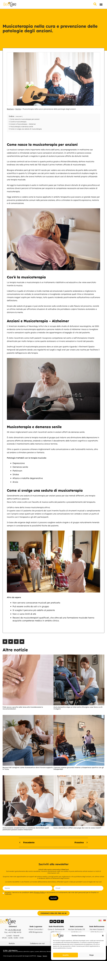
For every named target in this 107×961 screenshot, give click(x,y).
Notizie (18, 109)
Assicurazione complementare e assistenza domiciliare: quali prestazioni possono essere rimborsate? (26, 829)
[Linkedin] (58, 921)
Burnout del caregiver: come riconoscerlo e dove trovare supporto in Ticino (28, 768)
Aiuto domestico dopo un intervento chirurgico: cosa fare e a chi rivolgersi (78, 708)
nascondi (19, 116)
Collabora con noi (37, 943)
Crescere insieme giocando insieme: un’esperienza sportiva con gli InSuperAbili (79, 768)
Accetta (66, 955)
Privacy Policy (39, 892)
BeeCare (10, 109)
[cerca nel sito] (95, 4)
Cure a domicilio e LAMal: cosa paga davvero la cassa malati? (77, 828)
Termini (45, 956)
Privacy (39, 956)
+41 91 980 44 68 (14, 930)
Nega (91, 955)
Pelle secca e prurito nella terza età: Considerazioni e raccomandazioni (23, 708)
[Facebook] (51, 921)
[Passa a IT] (100, 920)
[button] (103, 936)
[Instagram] (62, 921)
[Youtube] (54, 921)
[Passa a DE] (104, 920)
